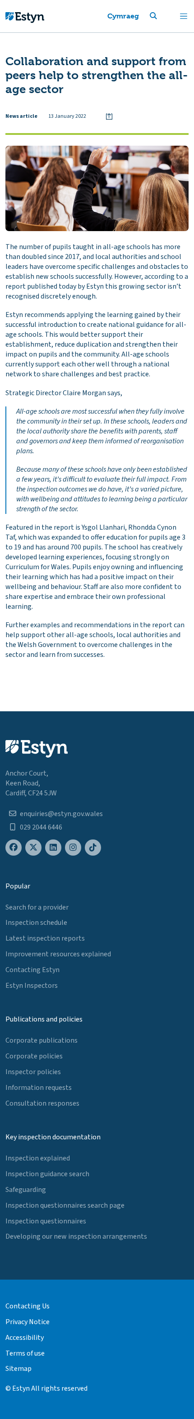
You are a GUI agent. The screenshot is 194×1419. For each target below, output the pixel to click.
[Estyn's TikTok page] (93, 847)
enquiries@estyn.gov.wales (61, 814)
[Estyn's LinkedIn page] (53, 847)
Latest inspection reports (45, 938)
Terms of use (25, 1353)
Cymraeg (123, 16)
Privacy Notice (27, 1322)
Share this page (109, 116)
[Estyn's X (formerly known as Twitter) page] (33, 847)
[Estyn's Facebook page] (13, 847)
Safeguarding (25, 1190)
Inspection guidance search (47, 1174)
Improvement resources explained (58, 954)
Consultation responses (42, 1103)
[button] (164, 16)
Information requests (38, 1088)
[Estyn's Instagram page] (73, 847)
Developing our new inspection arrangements (76, 1236)
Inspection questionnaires (45, 1221)
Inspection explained (37, 1158)
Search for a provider (37, 907)
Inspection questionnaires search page (65, 1205)
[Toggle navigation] (184, 16)
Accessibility (24, 1338)
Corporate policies (34, 1056)
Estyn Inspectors (31, 986)
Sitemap (18, 1369)
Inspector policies (33, 1072)
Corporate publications (41, 1040)
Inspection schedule (36, 923)
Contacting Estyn (32, 970)
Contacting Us (27, 1306)
